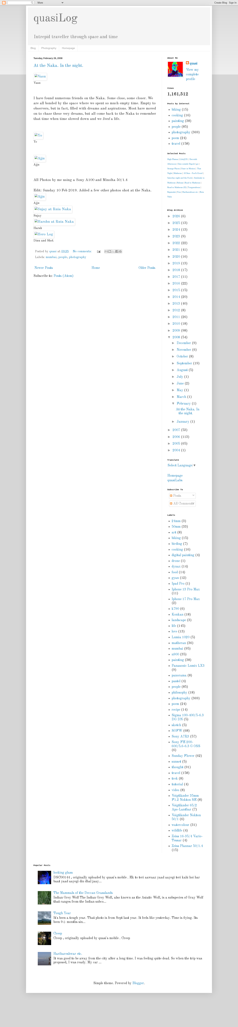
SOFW (177, 730)
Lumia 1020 (180, 637)
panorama (179, 675)
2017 (177, 277)
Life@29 (183, 159)
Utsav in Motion (188, 168)
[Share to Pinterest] (120, 251)
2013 (177, 303)
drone (176, 561)
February (184, 403)
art (174, 532)
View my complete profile (192, 74)
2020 (177, 256)
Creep (57, 933)
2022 (177, 243)
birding (177, 544)
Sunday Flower (183, 756)
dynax (176, 566)
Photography (48, 48)
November (184, 350)
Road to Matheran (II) (176, 187)
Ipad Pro (178, 583)
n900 (175, 654)
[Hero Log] (43, 234)
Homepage (68, 48)
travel (176, 143)
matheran (179, 643)
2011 (177, 317)
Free (179, 192)
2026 (177, 216)
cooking (177, 115)
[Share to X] (113, 251)
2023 (177, 236)
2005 (177, 443)
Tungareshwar (194, 187)
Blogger (138, 983)
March (182, 397)
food (175, 572)
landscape (179, 620)
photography (77, 257)
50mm (176, 526)
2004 (177, 450)
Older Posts (147, 268)
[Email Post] (98, 251)
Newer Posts (43, 268)
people (62, 257)
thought (177, 767)
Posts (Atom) (63, 276)
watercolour (180, 825)
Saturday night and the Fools (179, 178)
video (175, 790)
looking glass (63, 872)
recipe (176, 709)
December (184, 343)
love (174, 631)
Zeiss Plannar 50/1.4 (187, 846)
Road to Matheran (192, 183)
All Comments (183, 503)
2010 (177, 323)
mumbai (51, 257)
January (183, 421)
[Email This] (106, 251)
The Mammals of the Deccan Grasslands (83, 893)
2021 (177, 250)
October (183, 356)
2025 (177, 223)
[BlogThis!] (110, 251)
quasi (193, 63)
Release (180, 183)
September (185, 363)
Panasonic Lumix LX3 (188, 665)
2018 (177, 270)
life (174, 626)
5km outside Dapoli (186, 164)
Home (95, 268)
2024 (177, 229)
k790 (175, 609)
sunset (176, 761)
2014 (177, 297)
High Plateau (172, 159)
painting (178, 121)
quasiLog (55, 18)
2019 (177, 263)
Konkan (177, 614)
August (183, 370)
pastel (176, 681)
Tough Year (62, 913)
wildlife (177, 830)
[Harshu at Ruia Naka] (54, 222)
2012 (177, 310)
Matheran (178, 173)
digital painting (183, 555)
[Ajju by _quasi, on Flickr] (39, 158)
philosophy (179, 692)
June (181, 383)
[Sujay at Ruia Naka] (52, 209)
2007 (177, 430)
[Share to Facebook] (117, 251)
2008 (177, 337)
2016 (177, 283)
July (180, 377)
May (180, 390)
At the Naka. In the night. (58, 65)
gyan (175, 578)
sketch (176, 725)
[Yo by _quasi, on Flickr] (38, 135)
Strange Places (173, 168)
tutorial (177, 784)
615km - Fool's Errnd (193, 173)
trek (175, 778)
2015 (177, 290)
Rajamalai (171, 192)
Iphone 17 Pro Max (186, 599)
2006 (177, 437)
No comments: (83, 251)
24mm (176, 521)
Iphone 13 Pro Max (186, 589)
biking (176, 109)
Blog (33, 48)
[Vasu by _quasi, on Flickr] (40, 76)
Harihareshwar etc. (190, 192)
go (197, 164)
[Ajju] (39, 196)
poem (175, 138)
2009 (177, 330)
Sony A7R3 (180, 736)
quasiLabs (174, 480)
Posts (176, 495)
